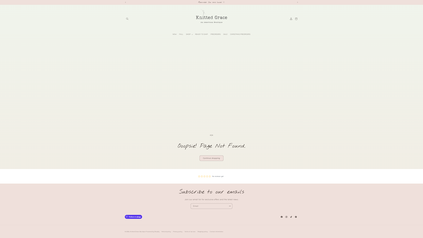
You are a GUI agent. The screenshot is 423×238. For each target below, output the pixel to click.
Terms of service (190, 231)
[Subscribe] (229, 206)
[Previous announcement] (125, 2)
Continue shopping (211, 158)
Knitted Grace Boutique (138, 231)
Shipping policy (203, 231)
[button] (127, 18)
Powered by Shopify (152, 231)
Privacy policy (177, 231)
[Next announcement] (297, 2)
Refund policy (166, 231)
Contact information (216, 231)
